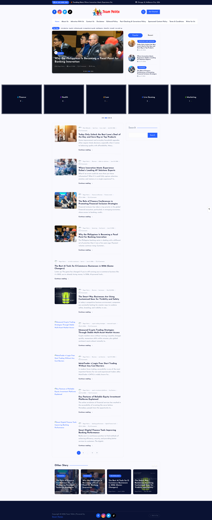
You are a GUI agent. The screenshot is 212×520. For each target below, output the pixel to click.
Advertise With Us (77, 24)
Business (94, 164)
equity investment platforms (99, 393)
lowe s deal (103, 130)
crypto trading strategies (98, 326)
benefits (107, 30)
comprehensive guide (89, 30)
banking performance (97, 426)
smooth (112, 30)
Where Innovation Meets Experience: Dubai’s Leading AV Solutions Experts (146, 60)
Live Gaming (149, 100)
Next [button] (119, 55)
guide (71, 30)
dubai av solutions (103, 164)
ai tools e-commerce (73, 264)
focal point (102, 230)
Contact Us (90, 24)
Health (65, 100)
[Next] (156, 468)
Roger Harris (61, 69)
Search (132, 130)
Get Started (153, 14)
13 (92, 455)
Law (107, 100)
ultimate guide (78, 30)
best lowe (95, 130)
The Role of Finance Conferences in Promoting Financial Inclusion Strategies (147, 75)
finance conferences (97, 197)
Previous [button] (56, 55)
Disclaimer (100, 24)
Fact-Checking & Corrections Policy (133, 24)
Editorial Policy (112, 24)
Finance (142, 70)
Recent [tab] (150, 38)
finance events (108, 197)
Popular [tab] (135, 38)
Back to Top (155, 518)
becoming (94, 230)
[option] (87, 54)
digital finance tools (110, 426)
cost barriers (102, 359)
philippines (100, 30)
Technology (61, 56)
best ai (82, 264)
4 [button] (88, 74)
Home (57, 24)
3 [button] (87, 74)
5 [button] (90, 74)
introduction (65, 30)
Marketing (191, 100)
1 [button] (84, 74)
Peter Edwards (86, 130)
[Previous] (153, 468)
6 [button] (92, 74)
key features (112, 393)
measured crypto (111, 326)
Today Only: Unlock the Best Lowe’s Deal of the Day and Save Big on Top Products (146, 49)
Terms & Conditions (177, 24)
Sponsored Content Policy (157, 24)
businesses (101, 292)
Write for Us (190, 24)
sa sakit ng (119, 30)
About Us (65, 24)
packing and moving (146, 44)
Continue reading (85, 152)
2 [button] (85, 74)
